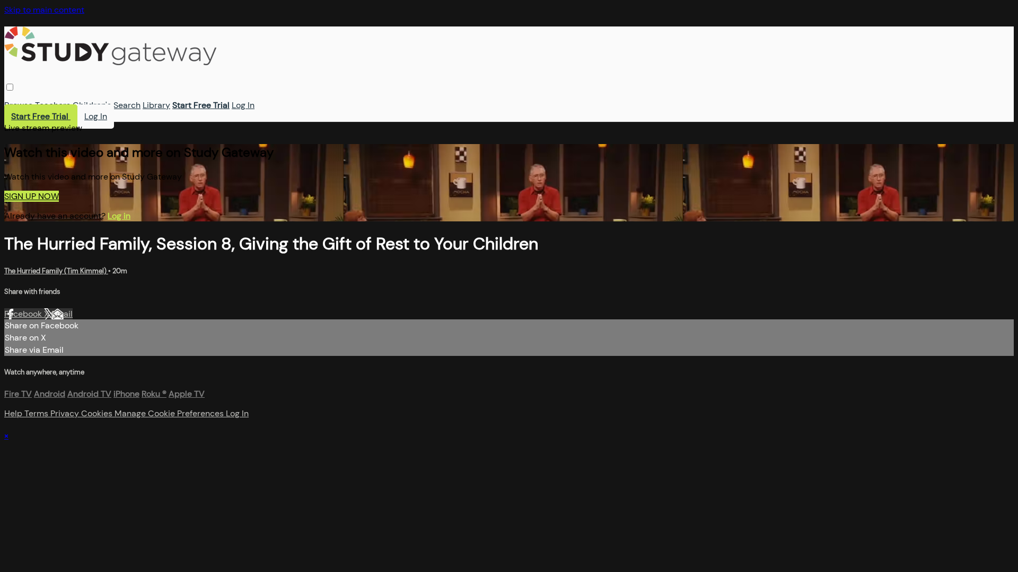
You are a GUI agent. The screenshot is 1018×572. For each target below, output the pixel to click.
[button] (9, 87)
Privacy (65, 413)
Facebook (24, 313)
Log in (119, 215)
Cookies (98, 413)
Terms (37, 413)
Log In (243, 105)
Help (14, 413)
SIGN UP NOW (31, 196)
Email (62, 313)
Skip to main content (44, 9)
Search (127, 105)
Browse (18, 105)
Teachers (53, 105)
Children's (92, 105)
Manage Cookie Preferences (170, 413)
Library (156, 105)
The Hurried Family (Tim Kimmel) (56, 270)
